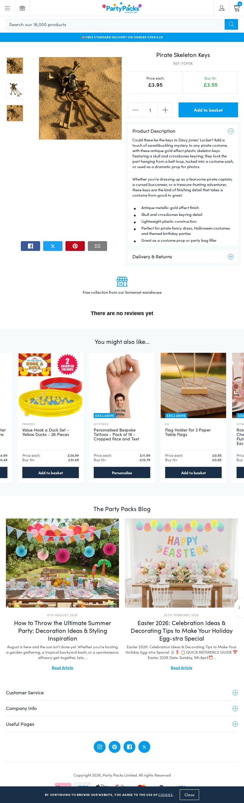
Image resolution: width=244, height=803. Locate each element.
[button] (15, 66)
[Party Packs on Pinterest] (115, 747)
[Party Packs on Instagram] (100, 747)
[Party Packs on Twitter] (144, 747)
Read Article (62, 667)
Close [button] (189, 794)
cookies (165, 795)
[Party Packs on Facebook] (129, 747)
